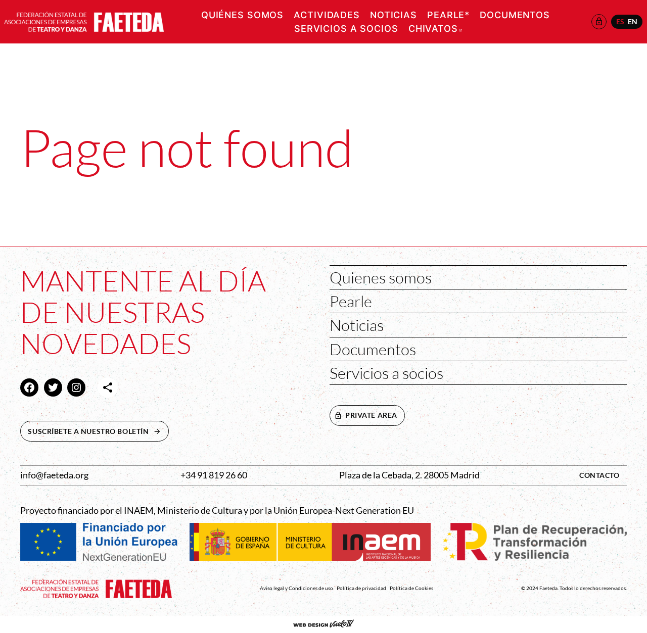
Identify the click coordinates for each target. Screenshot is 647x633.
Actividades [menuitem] (327, 15)
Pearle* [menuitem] (448, 15)
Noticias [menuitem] (393, 15)
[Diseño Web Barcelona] (323, 624)
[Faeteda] (84, 20)
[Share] (108, 387)
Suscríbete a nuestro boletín (98, 431)
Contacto (599, 475)
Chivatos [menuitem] (435, 28)
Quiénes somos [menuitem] (242, 15)
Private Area (371, 415)
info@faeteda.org (54, 475)
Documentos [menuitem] (515, 15)
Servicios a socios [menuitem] (346, 28)
